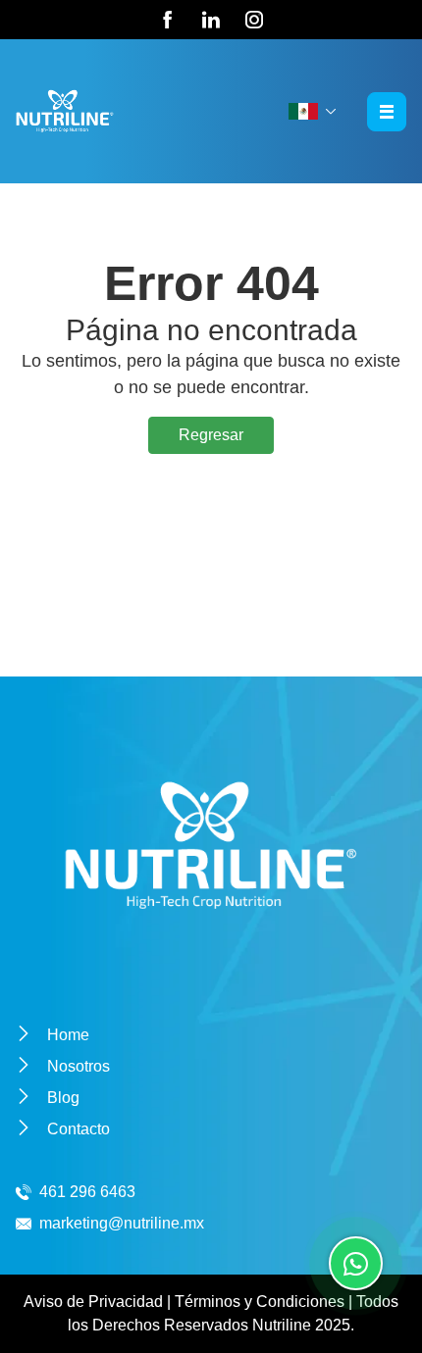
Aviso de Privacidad (93, 1301)
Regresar (211, 434)
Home (68, 1035)
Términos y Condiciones (259, 1301)
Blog (63, 1097)
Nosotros (78, 1066)
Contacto (78, 1129)
